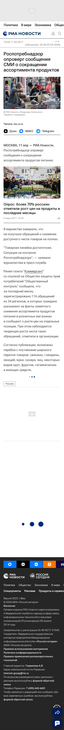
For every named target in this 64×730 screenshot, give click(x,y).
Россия (10, 383)
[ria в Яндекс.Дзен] (23, 564)
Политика (9, 585)
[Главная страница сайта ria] (21, 34)
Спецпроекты (12, 591)
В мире (55, 585)
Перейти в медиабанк (14, 114)
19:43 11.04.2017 (13, 42)
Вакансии (9, 605)
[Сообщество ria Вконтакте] (36, 564)
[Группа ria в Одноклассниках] (49, 564)
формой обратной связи (18, 699)
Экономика (41, 585)
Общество (24, 585)
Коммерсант (34, 271)
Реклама (29, 591)
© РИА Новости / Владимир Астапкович (23, 112)
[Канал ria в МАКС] (10, 564)
